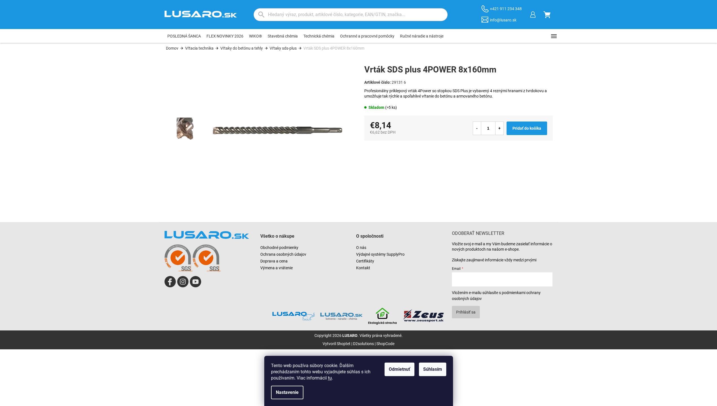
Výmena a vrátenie (276, 268)
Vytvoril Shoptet (336, 343)
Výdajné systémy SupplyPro (380, 254)
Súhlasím (432, 369)
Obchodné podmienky (279, 248)
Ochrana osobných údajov (283, 254)
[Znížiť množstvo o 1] (477, 128)
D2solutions (363, 343)
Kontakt (363, 268)
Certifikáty (365, 261)
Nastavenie (287, 392)
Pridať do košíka (526, 128)
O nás (361, 248)
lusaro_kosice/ (182, 281)
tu (330, 378)
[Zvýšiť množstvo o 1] (499, 128)
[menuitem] (184, 36)
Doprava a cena (274, 261)
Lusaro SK (170, 281)
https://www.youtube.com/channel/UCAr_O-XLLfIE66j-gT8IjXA (195, 281)
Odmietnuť (399, 369)
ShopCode (385, 343)
